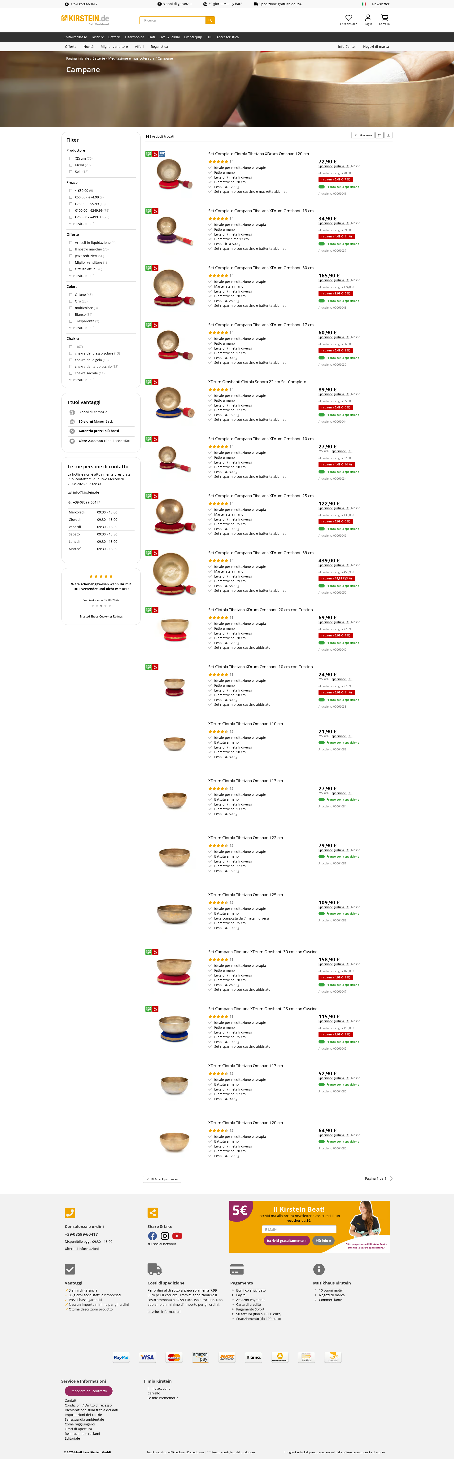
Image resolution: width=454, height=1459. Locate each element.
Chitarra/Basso (75, 37)
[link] (227, 1361)
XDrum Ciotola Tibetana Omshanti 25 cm (245, 894)
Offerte (70, 46)
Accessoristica (228, 37)
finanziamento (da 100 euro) (258, 1318)
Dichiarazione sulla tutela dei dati (91, 1410)
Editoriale (72, 1438)
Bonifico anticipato (251, 1290)
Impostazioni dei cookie (83, 1414)
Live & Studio (169, 37)
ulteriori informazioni (164, 1311)
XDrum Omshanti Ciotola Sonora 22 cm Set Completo (257, 381)
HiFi (209, 37)
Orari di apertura (78, 1429)
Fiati (151, 37)
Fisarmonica (134, 37)
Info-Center (347, 46)
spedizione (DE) (342, 451)
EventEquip (193, 37)
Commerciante (330, 1299)
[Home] (85, 20)
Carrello (154, 1393)
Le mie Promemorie (163, 1398)
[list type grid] (388, 135)
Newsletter (380, 4)
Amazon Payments (250, 1299)
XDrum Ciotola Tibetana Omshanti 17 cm (245, 1065)
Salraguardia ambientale (84, 1419)
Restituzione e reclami (82, 1433)
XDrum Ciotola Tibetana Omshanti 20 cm (245, 1122)
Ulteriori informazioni (82, 1248)
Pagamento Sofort (250, 1309)
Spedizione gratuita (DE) (334, 166)
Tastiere (97, 37)
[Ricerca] (210, 20)
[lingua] (364, 4)
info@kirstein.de (86, 492)
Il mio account (159, 1388)
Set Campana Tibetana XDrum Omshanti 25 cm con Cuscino (263, 1008)
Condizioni (73, 1405)
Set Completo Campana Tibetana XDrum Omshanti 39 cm (261, 552)
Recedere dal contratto (89, 1391)
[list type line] (379, 135)
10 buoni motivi (331, 1290)
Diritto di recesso (98, 1405)
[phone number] (102, 1213)
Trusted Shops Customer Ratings (101, 616)
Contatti (71, 1400)
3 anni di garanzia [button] (177, 3)
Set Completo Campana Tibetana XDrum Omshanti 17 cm (261, 324)
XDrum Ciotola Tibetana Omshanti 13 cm (245, 780)
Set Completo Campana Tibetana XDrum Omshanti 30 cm (261, 267)
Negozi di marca (376, 46)
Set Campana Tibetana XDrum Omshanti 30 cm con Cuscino (263, 951)
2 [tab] (98, 608)
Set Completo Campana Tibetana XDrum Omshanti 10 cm (261, 438)
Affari (139, 46)
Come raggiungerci (80, 1424)
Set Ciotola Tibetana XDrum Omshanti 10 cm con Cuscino (260, 666)
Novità (88, 46)
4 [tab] (107, 608)
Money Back (96, 421)
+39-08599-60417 (83, 4)
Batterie (114, 37)
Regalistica (159, 46)
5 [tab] (111, 608)
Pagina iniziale (77, 58)
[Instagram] (165, 1236)
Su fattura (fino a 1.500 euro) (258, 1314)
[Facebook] (152, 1236)
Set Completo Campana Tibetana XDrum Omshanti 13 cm (261, 210)
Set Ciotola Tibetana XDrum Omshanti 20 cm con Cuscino (260, 609)
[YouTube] (177, 1236)
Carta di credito (248, 1304)
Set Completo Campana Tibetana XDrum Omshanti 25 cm (261, 495)
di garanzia (93, 412)
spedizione (196, 1452)
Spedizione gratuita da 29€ (280, 4)
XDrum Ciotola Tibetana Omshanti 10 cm (245, 723)
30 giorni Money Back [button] (225, 3)
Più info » (323, 1240)
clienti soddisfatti (105, 440)
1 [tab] (94, 608)
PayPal (241, 1295)
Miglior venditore (114, 46)
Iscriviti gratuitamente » (287, 1240)
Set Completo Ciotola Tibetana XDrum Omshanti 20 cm (258, 153)
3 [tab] (102, 608)
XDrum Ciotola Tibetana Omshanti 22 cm (245, 837)
